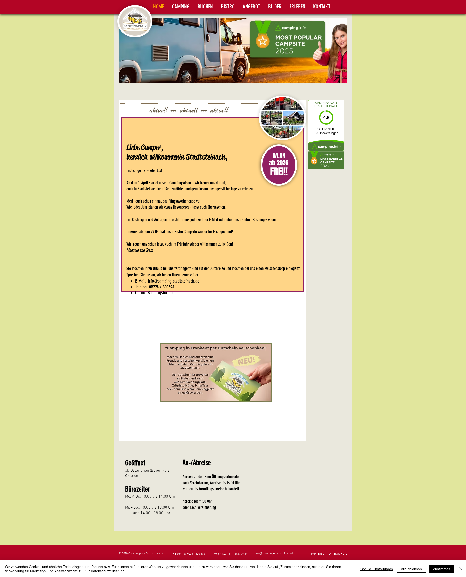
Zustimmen (441, 568)
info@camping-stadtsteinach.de (173, 281)
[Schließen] (460, 568)
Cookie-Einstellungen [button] (376, 568)
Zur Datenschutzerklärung (104, 571)
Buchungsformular (162, 293)
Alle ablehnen (411, 568)
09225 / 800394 (161, 287)
